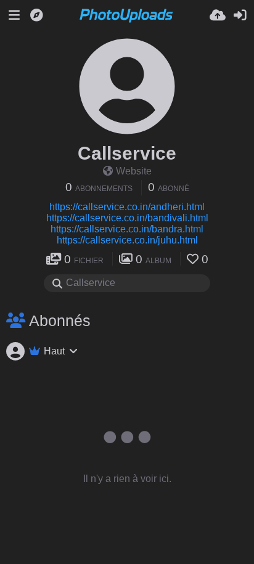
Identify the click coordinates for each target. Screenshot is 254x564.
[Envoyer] (218, 15)
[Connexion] (240, 15)
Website (134, 171)
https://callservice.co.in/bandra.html (127, 229)
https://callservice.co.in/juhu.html (127, 240)
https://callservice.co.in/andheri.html (127, 207)
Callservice (127, 153)
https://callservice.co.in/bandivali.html (127, 218)
